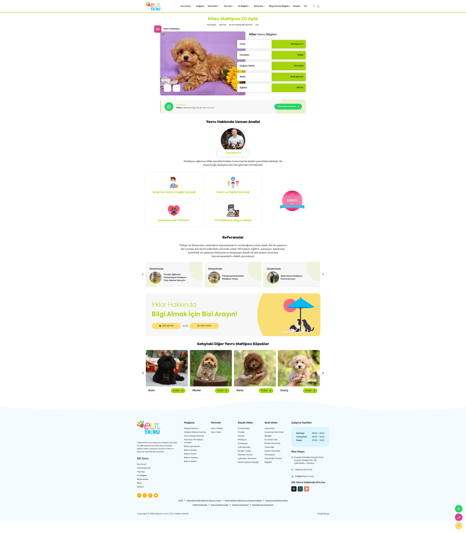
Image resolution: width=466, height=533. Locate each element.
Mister (152, 390)
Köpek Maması (191, 429)
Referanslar (142, 479)
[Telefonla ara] (458, 517)
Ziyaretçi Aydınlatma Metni (276, 500)
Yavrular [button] (228, 6)
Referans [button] (259, 6)
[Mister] (167, 368)
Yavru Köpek (217, 429)
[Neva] (211, 368)
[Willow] (299, 368)
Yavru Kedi (216, 432)
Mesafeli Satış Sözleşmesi (263, 505)
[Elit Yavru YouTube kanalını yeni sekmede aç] (156, 495)
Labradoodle (244, 447)
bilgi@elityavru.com (304, 476)
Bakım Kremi (190, 454)
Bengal (268, 436)
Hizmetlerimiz (144, 468)
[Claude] (306, 488)
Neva (195, 390)
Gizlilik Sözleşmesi (200, 505)
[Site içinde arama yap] (314, 6)
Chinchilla (269, 447)
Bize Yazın (206, 326)
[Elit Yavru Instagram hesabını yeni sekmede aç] (150, 495)
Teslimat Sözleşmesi (240, 505)
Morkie (241, 436)
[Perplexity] (300, 488)
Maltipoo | (296, 44)
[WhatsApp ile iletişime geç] (458, 508)
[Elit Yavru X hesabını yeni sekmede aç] (145, 495)
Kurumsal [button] (186, 6)
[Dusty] (255, 368)
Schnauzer (243, 444)
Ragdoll (268, 462)
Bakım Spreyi (190, 450)
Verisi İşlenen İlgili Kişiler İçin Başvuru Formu (204, 500)
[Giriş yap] (318, 6)
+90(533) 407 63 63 (303, 470)
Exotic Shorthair (272, 451)
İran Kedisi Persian (273, 459)
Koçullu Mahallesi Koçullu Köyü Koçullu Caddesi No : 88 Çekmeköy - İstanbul (309, 460)
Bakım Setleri (190, 461)
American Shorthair (274, 432)
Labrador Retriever (247, 459)
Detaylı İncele (156, 269)
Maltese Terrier (245, 455)
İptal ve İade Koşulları (219, 505)
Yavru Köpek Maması (194, 436)
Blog (139, 483)
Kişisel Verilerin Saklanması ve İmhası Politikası (243, 500)
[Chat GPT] (293, 488)
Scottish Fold (271, 440)
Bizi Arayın (167, 326)
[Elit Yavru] (153, 6)
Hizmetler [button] (213, 6)
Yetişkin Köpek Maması (195, 432)
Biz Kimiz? (142, 464)
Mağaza (200, 6)
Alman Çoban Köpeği (248, 462)
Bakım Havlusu (191, 458)
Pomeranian (244, 429)
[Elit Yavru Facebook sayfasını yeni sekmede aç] (139, 495)
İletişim (296, 6)
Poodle (241, 432)
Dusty (240, 390)
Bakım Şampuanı (192, 446)
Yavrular (141, 472)
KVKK (180, 500)
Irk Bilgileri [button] (243, 6)
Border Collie (244, 451)
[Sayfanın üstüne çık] (458, 525)
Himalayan (270, 455)
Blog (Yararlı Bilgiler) (279, 6)
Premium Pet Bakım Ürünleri (193, 441)
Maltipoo (242, 440)
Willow (284, 390)
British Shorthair (272, 444)
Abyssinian (270, 429)
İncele (176, 391)
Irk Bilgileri (142, 476)
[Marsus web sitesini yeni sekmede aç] (323, 513)
